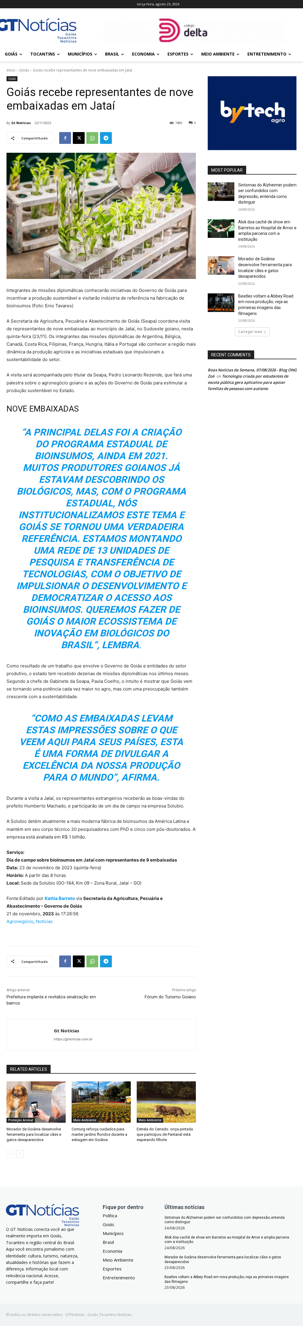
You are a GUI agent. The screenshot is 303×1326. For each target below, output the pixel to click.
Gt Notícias (21, 123)
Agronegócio (20, 921)
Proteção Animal (20, 1120)
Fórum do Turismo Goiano (170, 997)
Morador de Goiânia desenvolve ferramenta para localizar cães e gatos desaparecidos (34, 1134)
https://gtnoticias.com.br (73, 1039)
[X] (79, 138)
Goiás (24, 70)
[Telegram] (106, 138)
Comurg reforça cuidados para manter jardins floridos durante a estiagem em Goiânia (99, 1134)
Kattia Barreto (60, 898)
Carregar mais (250, 331)
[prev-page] (10, 1154)
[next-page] (19, 1154)
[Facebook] (65, 138)
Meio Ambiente (84, 1120)
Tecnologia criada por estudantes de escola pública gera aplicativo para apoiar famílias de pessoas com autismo (248, 382)
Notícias (44, 921)
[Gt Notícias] (30, 1035)
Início (11, 70)
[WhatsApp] (92, 138)
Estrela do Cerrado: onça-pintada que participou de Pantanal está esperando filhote (165, 1134)
